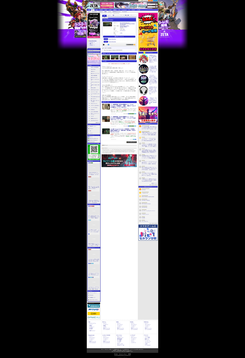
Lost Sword (143, 189)
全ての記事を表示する (132, 142)
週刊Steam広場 (93, 87)
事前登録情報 (119, 338)
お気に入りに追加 (130, 44)
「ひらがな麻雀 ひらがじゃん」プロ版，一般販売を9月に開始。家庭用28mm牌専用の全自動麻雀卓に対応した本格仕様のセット (149, 151)
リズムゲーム (147, 342)
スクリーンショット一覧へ (132, 53)
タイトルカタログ (106, 329)
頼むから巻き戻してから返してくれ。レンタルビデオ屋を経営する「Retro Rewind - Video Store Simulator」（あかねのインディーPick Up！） (149, 168)
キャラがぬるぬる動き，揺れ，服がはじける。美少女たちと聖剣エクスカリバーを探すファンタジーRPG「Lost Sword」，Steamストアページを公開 (149, 128)
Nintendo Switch (91, 335)
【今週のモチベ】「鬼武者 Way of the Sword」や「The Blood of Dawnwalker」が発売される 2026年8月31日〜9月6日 (149, 180)
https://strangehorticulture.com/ (124, 22)
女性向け (115, 9)
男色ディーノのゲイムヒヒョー (95, 80)
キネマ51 (92, 116)
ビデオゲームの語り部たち (95, 105)
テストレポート (134, 337)
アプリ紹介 (119, 341)
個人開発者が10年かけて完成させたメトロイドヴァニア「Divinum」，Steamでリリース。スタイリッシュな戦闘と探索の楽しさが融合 (149, 157)
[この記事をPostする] (103, 44)
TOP (89, 9)
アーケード (146, 335)
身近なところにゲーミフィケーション (95, 114)
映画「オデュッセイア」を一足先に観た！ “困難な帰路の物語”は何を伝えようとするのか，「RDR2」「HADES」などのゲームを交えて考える (93, 187)
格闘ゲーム (147, 338)
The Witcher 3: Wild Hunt (146, 200)
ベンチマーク (133, 342)
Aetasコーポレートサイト (94, 299)
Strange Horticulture (112, 41)
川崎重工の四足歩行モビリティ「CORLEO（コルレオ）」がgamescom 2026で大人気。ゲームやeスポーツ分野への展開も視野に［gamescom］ (149, 133)
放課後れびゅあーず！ (94, 118)
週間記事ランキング (93, 126)
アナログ (133, 9)
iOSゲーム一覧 (119, 343)
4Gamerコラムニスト (94, 103)
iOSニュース (119, 336)
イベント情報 (147, 337)
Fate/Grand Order (144, 207)
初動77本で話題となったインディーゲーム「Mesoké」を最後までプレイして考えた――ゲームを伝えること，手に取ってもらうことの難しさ (93, 244)
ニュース (91, 42)
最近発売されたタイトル (116, 11)
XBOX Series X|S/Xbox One (94, 138)
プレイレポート (94, 11)
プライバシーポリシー (93, 292)
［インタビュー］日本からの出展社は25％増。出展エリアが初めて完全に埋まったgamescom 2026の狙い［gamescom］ (93, 260)
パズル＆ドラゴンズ (145, 214)
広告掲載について (92, 297)
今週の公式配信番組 (94, 75)
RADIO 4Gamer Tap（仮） (95, 89)
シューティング (148, 341)
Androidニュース (120, 337)
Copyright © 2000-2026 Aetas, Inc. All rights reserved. (122, 355)
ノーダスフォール (145, 193)
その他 (146, 343)
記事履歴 (150, 0)
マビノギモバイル (145, 221)
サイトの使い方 (99, 0)
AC (129, 9)
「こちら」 (128, 350)
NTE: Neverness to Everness (146, 203)
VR (119, 9)
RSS (88, 0)
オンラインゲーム (92, 323)
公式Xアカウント (93, 0)
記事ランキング (92, 330)
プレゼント (91, 128)
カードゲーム (147, 340)
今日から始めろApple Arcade (95, 96)
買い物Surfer (93, 109)
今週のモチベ (93, 71)
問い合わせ (105, 0)
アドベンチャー (122, 30)
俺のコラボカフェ (93, 98)
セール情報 (119, 340)
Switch (106, 9)
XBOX (97, 9)
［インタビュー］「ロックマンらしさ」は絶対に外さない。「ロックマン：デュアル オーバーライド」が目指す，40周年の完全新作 (93, 274)
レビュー (89, 11)
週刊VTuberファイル (94, 77)
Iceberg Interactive (123, 25)
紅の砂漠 (143, 217)
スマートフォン (119, 335)
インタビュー (101, 11)
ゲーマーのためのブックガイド (95, 94)
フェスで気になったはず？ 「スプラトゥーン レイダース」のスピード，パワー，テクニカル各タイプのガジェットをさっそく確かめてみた (93, 230)
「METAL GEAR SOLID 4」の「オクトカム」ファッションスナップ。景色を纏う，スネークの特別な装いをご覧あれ (93, 173)
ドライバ (91, 133)
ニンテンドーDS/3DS (106, 335)
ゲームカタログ (124, 11)
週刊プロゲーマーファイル (95, 73)
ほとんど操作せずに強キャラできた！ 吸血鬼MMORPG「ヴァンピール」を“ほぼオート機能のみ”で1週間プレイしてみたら (93, 217)
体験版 (105, 11)
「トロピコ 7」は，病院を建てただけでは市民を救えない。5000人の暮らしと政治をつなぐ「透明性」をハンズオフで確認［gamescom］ (149, 145)
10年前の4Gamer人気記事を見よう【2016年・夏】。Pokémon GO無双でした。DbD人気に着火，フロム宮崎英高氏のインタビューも (93, 201)
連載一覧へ (98, 122)
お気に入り (145, 0)
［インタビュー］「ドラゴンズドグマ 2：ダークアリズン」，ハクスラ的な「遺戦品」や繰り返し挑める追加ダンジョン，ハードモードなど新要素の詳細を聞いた (93, 288)
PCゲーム (91, 136)
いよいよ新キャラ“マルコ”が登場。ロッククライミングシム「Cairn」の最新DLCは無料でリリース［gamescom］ (149, 174)
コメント (106, 44)
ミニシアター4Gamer (94, 107)
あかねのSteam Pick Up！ (95, 120)
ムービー (109, 11)
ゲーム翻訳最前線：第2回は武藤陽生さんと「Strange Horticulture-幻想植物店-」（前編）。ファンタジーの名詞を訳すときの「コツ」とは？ (123, 118)
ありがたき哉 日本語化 (94, 111)
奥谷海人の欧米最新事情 (95, 67)
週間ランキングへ (154, 183)
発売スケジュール (106, 328)
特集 (90, 43)
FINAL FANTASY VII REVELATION (148, 196)
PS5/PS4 (101, 9)
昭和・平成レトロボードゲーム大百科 (95, 101)
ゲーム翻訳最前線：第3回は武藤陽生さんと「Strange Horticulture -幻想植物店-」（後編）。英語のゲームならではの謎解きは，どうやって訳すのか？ (123, 106)
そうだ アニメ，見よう (94, 91)
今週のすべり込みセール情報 (95, 85)
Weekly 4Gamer (93, 69)
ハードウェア (124, 9)
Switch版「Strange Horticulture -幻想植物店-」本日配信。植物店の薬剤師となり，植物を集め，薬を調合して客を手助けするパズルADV (123, 130)
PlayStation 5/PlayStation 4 (94, 140)
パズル (121, 32)
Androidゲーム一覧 (120, 345)
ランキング (155, 0)
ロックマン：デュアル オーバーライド (148, 210)
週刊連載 (91, 328)
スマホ (110, 9)
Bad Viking (121, 26)
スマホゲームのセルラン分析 (95, 83)
